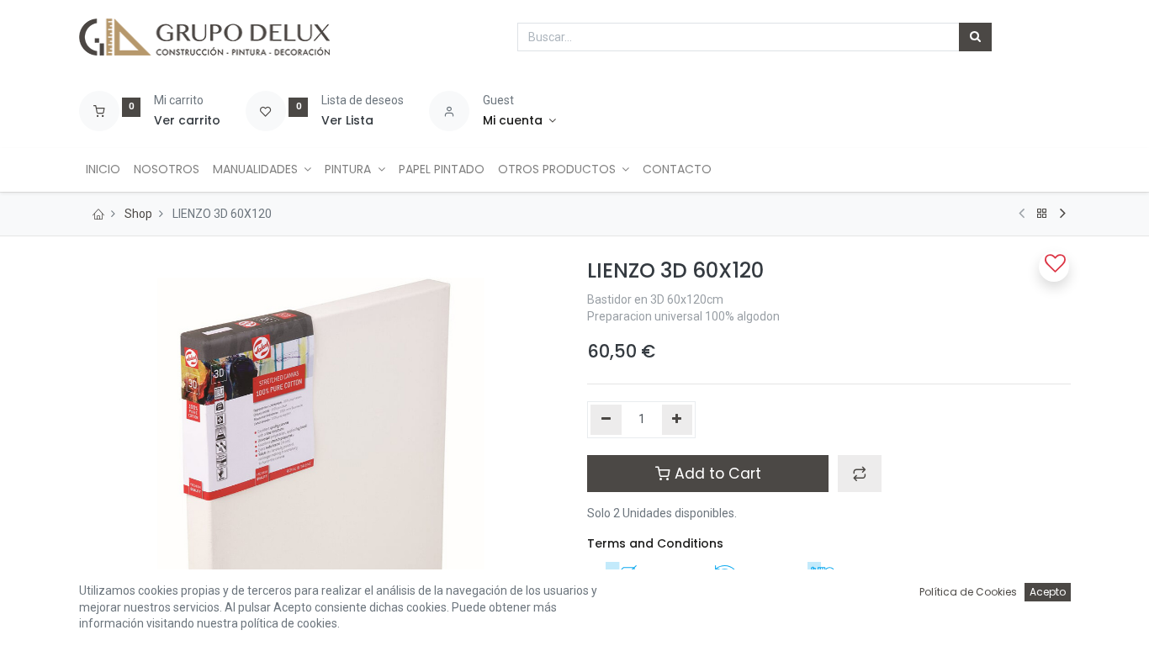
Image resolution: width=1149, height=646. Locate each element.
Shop (138, 213)
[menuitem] (103, 170)
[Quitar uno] (606, 420)
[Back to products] (1042, 213)
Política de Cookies (968, 592)
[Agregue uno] (677, 420)
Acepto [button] (1048, 592)
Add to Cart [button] (715, 473)
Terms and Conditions (655, 543)
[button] (860, 473)
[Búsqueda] (975, 37)
